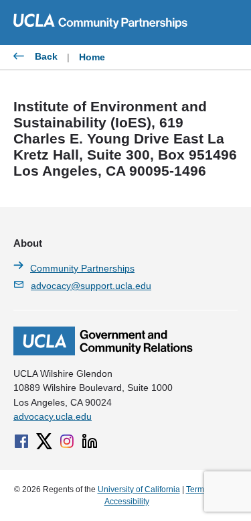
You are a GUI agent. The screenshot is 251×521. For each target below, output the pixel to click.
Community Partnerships (82, 268)
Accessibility (126, 501)
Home (92, 57)
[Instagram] (67, 441)
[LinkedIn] (90, 441)
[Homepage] (103, 352)
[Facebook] (21, 441)
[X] (44, 441)
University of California (139, 489)
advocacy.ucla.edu (52, 416)
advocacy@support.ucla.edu (91, 285)
